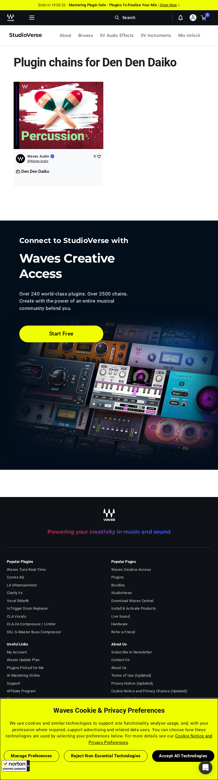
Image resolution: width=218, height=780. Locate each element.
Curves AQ (15, 577)
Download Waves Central (132, 601)
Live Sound (120, 616)
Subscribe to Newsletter (131, 652)
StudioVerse (121, 593)
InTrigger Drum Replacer (27, 608)
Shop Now (168, 5)
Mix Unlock (189, 35)
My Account (17, 652)
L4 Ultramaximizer (22, 585)
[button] (15, 765)
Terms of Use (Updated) (131, 675)
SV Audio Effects (117, 35)
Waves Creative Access (131, 569)
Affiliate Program (21, 691)
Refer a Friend (123, 632)
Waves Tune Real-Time (26, 569)
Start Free (61, 333)
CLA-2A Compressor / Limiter (31, 624)
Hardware (119, 624)
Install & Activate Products (133, 608)
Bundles (118, 585)
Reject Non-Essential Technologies (106, 755)
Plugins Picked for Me (25, 668)
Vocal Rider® (18, 601)
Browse (85, 35)
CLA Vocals (16, 616)
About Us (118, 668)
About (66, 35)
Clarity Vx (14, 593)
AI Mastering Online (23, 675)
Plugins (117, 577)
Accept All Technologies (183, 755)
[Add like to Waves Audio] (99, 156)
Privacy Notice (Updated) (132, 683)
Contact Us (120, 660)
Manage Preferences (31, 755)
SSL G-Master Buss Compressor (34, 632)
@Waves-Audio (37, 161)
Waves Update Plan (23, 660)
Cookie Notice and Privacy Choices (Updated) (149, 691)
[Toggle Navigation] (31, 17)
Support (13, 683)
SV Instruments (156, 35)
